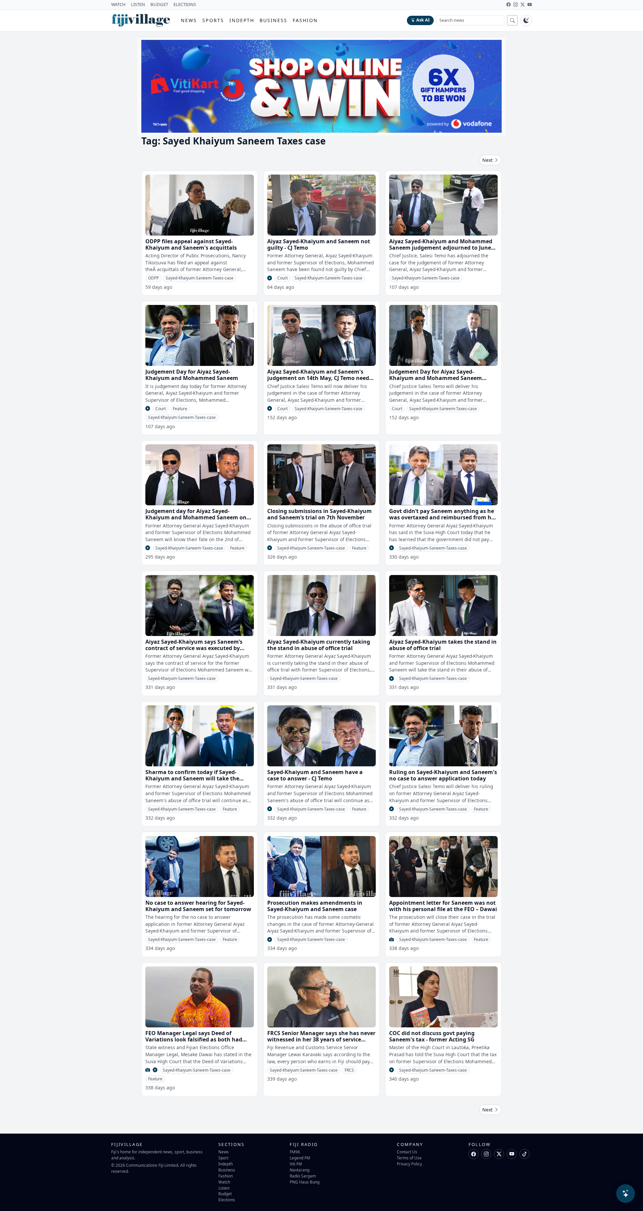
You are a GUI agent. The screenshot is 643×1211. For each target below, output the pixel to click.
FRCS (349, 1070)
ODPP (153, 278)
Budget (225, 1193)
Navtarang (299, 1169)
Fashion (305, 20)
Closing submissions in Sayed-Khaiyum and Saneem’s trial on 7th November (319, 514)
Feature (180, 408)
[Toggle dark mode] (526, 20)
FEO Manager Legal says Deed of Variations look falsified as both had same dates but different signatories (194, 1039)
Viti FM (296, 1163)
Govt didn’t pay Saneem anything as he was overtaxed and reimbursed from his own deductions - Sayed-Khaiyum (442, 517)
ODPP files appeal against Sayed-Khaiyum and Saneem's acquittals (191, 244)
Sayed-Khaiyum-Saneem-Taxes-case (199, 278)
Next (488, 160)
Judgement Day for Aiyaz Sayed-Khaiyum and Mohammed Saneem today (435, 378)
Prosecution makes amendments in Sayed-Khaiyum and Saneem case (314, 906)
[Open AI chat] (625, 1193)
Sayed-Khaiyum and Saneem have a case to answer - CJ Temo (315, 775)
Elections (226, 1199)
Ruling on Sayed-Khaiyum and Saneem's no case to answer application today (443, 775)
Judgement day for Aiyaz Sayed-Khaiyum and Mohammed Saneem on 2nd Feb (195, 517)
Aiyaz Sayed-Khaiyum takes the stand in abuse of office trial (443, 645)
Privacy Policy (409, 1163)
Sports (213, 20)
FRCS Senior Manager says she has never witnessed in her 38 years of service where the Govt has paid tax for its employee (321, 1042)
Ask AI (423, 20)
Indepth (242, 20)
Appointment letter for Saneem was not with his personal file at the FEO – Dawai (443, 906)
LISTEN (138, 4)
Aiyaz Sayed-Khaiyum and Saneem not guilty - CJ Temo (318, 244)
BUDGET (159, 4)
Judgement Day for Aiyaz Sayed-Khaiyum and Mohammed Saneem (191, 375)
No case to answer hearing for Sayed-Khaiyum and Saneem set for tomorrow (198, 906)
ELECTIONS (184, 4)
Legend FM (300, 1157)
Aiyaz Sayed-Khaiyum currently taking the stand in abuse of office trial (318, 645)
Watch (224, 1182)
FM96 (295, 1151)
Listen (223, 1188)
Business (273, 20)
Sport (223, 1157)
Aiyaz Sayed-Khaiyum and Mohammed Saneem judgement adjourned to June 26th (440, 248)
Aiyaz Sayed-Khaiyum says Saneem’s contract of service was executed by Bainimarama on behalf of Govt (193, 648)
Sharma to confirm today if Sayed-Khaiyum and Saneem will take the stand (192, 778)
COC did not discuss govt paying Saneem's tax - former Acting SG (432, 1036)
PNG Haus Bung (304, 1182)
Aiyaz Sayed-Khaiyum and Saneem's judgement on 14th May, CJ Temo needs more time (319, 378)
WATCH (118, 4)
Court (282, 278)
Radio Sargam (303, 1175)
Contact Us (407, 1151)
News (189, 20)
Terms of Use (409, 1157)
